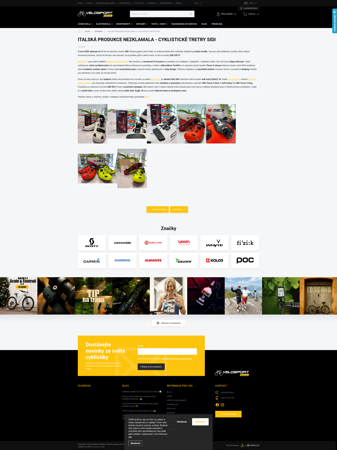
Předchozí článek (159, 209)
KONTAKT (152, 3)
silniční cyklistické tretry (117, 61)
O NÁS (89, 3)
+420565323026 (227, 392)
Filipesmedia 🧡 (98, 447)
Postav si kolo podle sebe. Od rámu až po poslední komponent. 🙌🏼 (139, 397)
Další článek (177, 209)
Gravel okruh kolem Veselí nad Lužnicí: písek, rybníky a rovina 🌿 (140, 405)
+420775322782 (227, 398)
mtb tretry (155, 79)
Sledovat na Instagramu (171, 323)
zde (130, 437)
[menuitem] (85, 24)
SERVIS (179, 3)
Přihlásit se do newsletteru (151, 367)
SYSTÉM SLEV (125, 3)
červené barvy (234, 79)
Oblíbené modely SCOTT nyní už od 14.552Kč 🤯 (141, 392)
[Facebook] (217, 404)
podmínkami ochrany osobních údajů (177, 359)
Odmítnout (182, 422)
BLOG (80, 3)
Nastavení (135, 443)
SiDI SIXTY (83, 61)
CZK (251, 3)
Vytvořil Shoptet (232, 445)
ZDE (147, 97)
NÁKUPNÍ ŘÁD (166, 3)
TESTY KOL (139, 3)
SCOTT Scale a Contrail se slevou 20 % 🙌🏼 (139, 411)
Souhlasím (200, 422)
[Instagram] (222, 404)
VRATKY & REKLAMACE (105, 3)
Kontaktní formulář (228, 414)
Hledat (191, 14)
